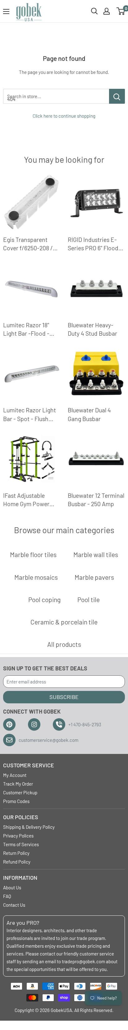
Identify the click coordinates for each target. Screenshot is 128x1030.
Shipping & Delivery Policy (29, 827)
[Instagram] (34, 724)
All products (64, 644)
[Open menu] (6, 11)
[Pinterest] (9, 724)
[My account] (106, 11)
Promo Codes (16, 801)
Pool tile (88, 599)
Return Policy (16, 853)
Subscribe (64, 696)
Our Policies (20, 817)
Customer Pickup (20, 792)
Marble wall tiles (95, 554)
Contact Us (14, 905)
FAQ (7, 896)
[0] (121, 11)
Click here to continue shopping (64, 116)
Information (20, 877)
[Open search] (94, 11)
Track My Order (18, 784)
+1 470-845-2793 (84, 724)
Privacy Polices (18, 835)
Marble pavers (94, 577)
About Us (12, 887)
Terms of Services (21, 844)
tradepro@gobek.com (83, 961)
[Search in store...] (117, 96)
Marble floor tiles (33, 554)
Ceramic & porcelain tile (64, 622)
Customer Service (28, 765)
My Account (14, 775)
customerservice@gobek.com (48, 740)
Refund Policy (16, 861)
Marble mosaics (36, 577)
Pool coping (44, 599)
